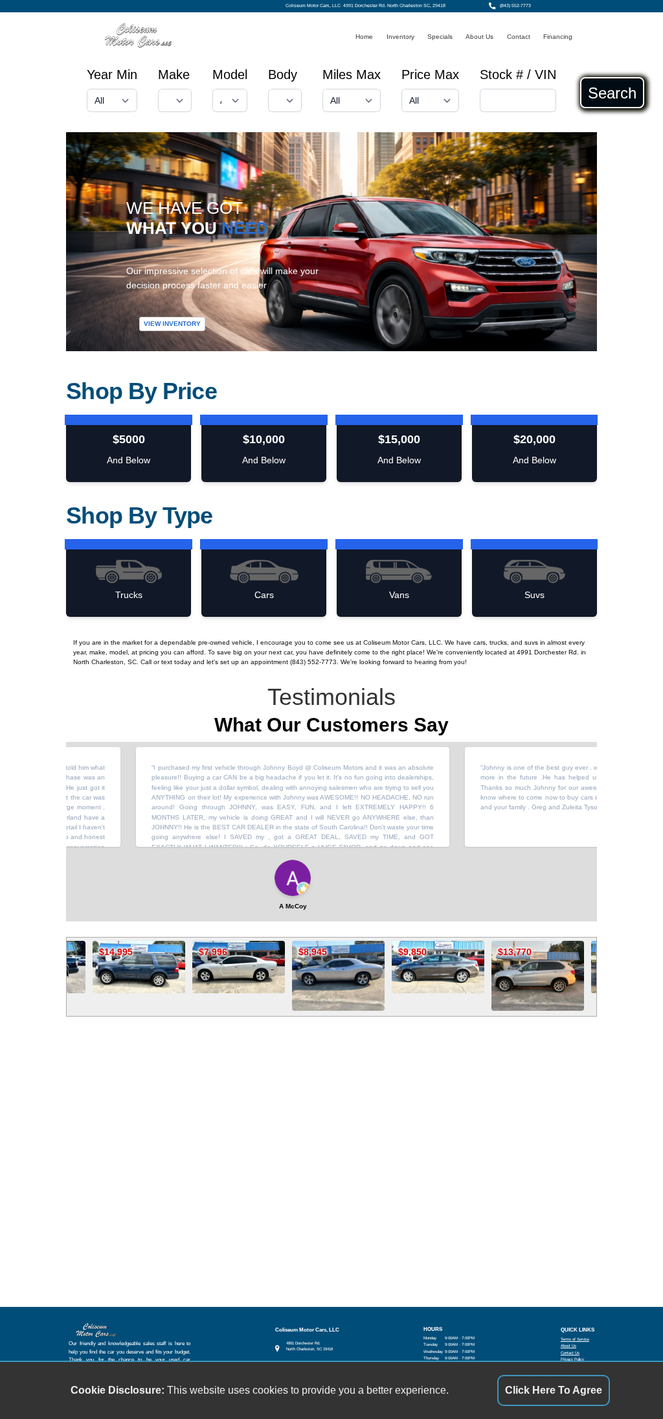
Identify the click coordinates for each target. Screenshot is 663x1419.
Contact (518, 36)
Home (364, 36)
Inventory (400, 36)
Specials (440, 36)
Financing (557, 36)
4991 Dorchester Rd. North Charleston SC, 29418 (394, 5)
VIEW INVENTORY (172, 323)
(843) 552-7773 (515, 5)
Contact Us (570, 1352)
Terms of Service (575, 1339)
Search (612, 92)
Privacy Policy (572, 1359)
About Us (479, 36)
